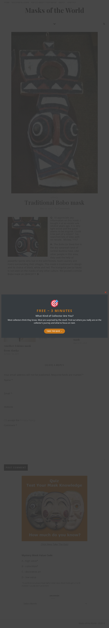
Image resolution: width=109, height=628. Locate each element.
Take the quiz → (54, 331)
